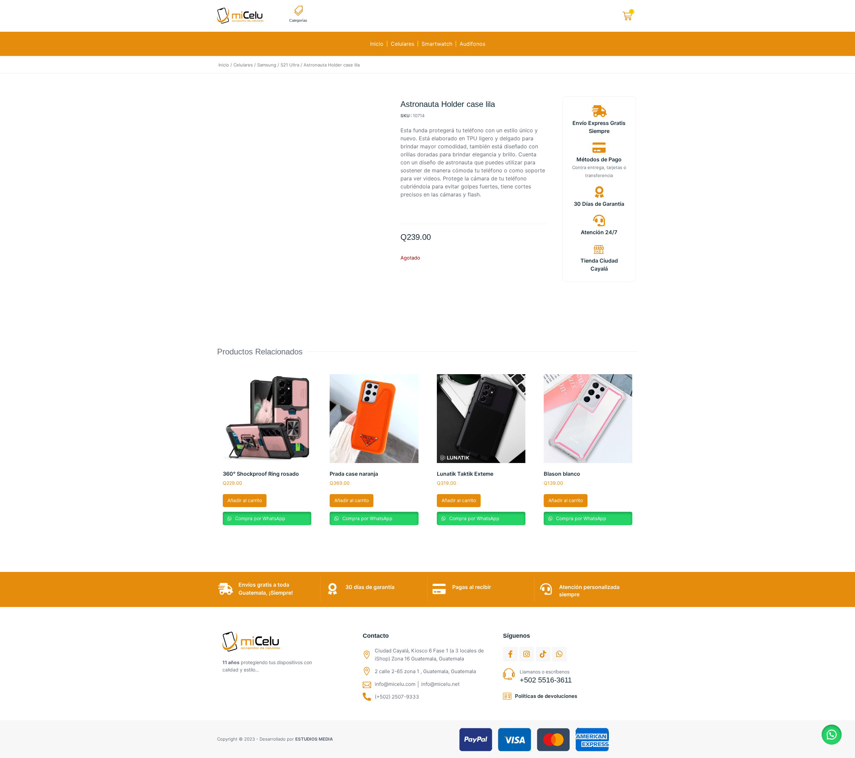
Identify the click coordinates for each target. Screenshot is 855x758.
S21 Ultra (290, 64)
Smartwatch (436, 43)
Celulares (402, 43)
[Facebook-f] (510, 654)
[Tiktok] (543, 654)
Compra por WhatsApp (259, 518)
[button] (832, 735)
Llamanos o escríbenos (544, 671)
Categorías (298, 20)
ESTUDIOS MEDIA (314, 739)
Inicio (376, 43)
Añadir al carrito (244, 500)
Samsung (266, 64)
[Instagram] (526, 654)
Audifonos (472, 43)
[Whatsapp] (559, 654)
